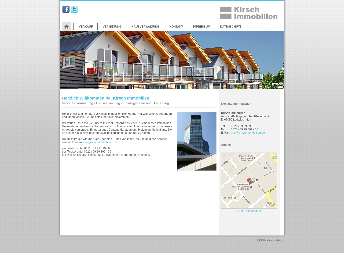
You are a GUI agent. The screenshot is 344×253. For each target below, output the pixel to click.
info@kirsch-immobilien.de (100, 142)
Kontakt (176, 26)
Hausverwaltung (145, 26)
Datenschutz (230, 26)
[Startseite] (66, 26)
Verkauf (86, 26)
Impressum (201, 26)
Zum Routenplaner (249, 211)
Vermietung (112, 26)
